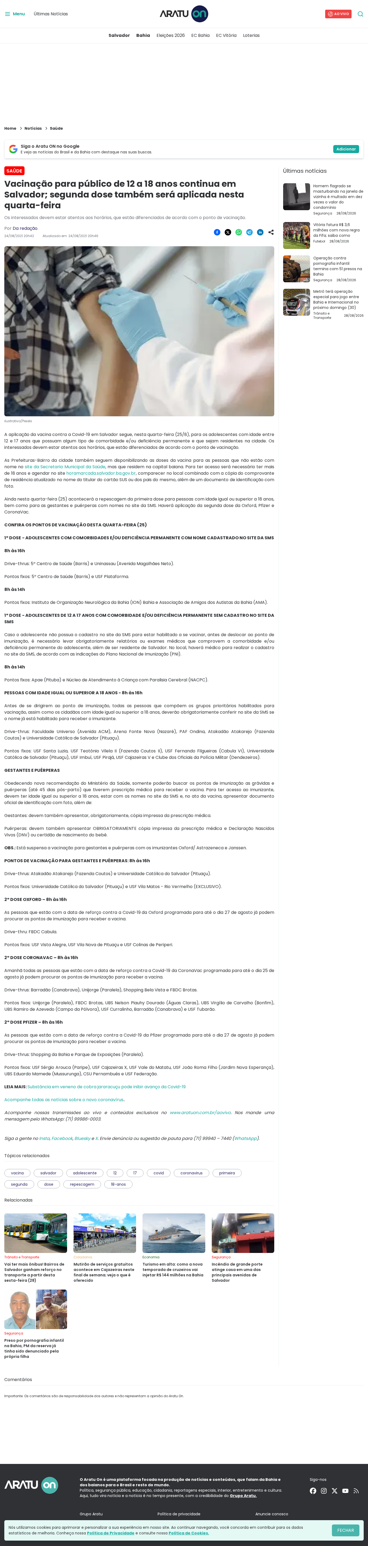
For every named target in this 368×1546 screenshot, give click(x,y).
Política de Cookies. (189, 1533)
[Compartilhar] (271, 232)
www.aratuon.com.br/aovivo (200, 1113)
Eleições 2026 (171, 35)
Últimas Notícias (51, 14)
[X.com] (334, 1491)
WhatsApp (245, 1138)
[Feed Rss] (356, 1491)
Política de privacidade (179, 1514)
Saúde (56, 128)
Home (10, 128)
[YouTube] (345, 1491)
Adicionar (346, 149)
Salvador (119, 35)
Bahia (143, 35)
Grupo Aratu (91, 1514)
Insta (44, 1138)
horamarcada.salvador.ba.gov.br (101, 473)
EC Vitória (226, 35)
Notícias (33, 128)
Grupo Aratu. (243, 1495)
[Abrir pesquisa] (360, 14)
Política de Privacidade (110, 1533)
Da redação (25, 228)
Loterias (251, 35)
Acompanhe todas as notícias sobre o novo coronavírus (63, 1100)
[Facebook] (313, 1491)
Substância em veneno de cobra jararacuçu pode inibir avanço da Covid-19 (106, 1087)
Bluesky (82, 1138)
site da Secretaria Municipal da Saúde (65, 467)
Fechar (345, 1530)
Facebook (61, 1138)
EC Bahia (200, 35)
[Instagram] (324, 1491)
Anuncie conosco (271, 1514)
